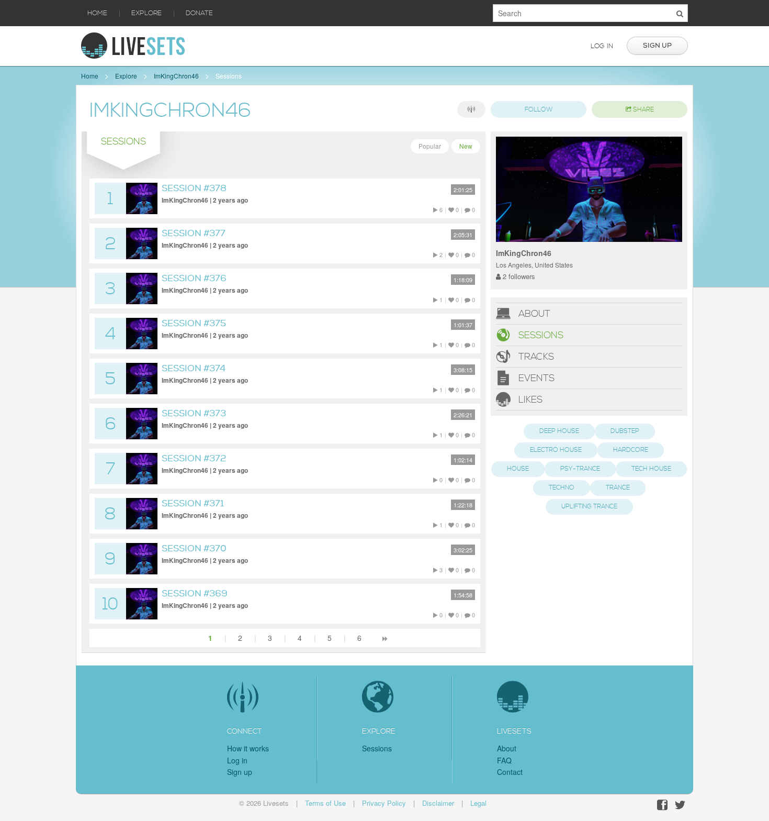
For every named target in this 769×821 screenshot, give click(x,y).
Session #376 (194, 278)
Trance (618, 488)
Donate (199, 13)
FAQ (504, 760)
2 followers (518, 276)
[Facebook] (662, 805)
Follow (539, 110)
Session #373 (194, 413)
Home (97, 13)
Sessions (229, 75)
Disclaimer (438, 803)
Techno (561, 488)
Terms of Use (325, 803)
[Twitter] (680, 805)
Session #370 (194, 548)
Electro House (556, 450)
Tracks (535, 357)
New (465, 145)
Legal (478, 803)
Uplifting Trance (589, 507)
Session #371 (193, 503)
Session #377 (193, 233)
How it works (248, 748)
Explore (146, 13)
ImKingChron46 (176, 75)
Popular (430, 145)
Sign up (657, 45)
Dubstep (624, 431)
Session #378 (194, 188)
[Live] (471, 109)
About (533, 314)
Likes (529, 400)
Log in (602, 46)
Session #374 (193, 368)
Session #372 (194, 458)
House (518, 469)
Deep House (559, 431)
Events (535, 378)
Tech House (651, 469)
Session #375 (194, 323)
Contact (510, 772)
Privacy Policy (384, 803)
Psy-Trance (580, 469)
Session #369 (195, 593)
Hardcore (630, 450)
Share (642, 110)
